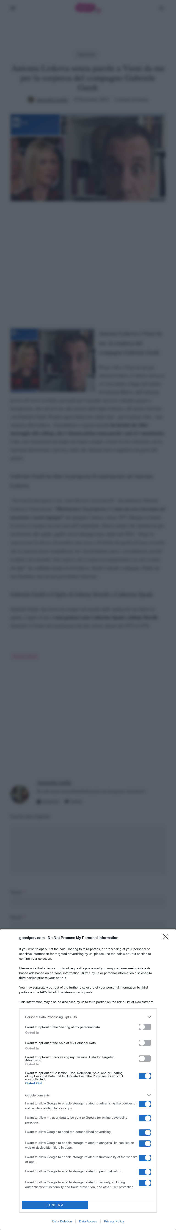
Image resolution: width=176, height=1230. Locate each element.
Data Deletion (62, 1221)
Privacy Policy (114, 1221)
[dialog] (88, 1079)
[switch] (145, 1027)
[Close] (167, 938)
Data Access (88, 1221)
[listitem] (88, 1016)
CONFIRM (55, 1205)
